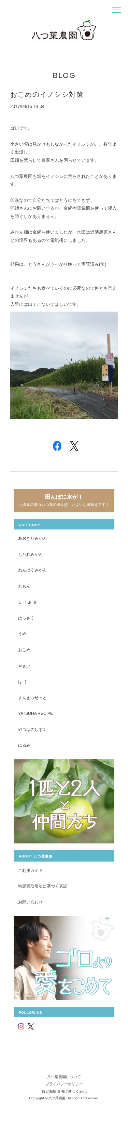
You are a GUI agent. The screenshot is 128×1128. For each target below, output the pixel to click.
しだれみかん (30, 554)
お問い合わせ (30, 902)
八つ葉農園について (64, 1077)
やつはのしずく (32, 729)
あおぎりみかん (32, 538)
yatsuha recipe (35, 713)
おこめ (24, 649)
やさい (24, 666)
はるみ (24, 745)
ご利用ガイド (30, 870)
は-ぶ (23, 681)
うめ (22, 633)
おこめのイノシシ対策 (47, 94)
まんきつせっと (32, 697)
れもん (24, 586)
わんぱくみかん (32, 570)
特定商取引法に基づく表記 (42, 886)
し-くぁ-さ (27, 602)
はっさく (26, 618)
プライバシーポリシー (64, 1084)
